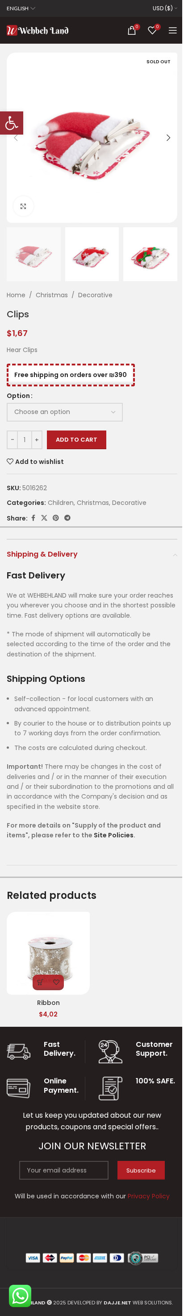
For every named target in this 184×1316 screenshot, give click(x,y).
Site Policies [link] (114, 835)
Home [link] (16, 295)
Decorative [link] (95, 295)
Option (18, 395)
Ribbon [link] (48, 1002)
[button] (16, 138)
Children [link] (61, 502)
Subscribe (141, 1170)
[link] (11, 123)
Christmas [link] (52, 295)
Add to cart (76, 439)
